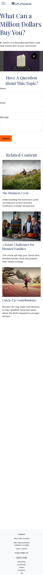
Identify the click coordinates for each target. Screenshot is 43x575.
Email (2, 102)
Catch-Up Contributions (19, 300)
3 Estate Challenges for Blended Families (18, 246)
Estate (21, 567)
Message (4, 117)
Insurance (21, 570)
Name (3, 88)
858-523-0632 (24, 538)
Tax (21, 573)
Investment (21, 564)
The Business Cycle (15, 193)
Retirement (21, 562)
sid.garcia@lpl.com (21, 553)
